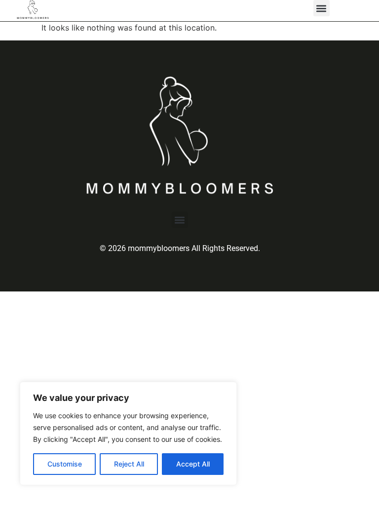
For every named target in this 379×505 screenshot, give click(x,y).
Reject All (129, 464)
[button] (321, 8)
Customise (64, 464)
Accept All (193, 464)
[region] (128, 433)
